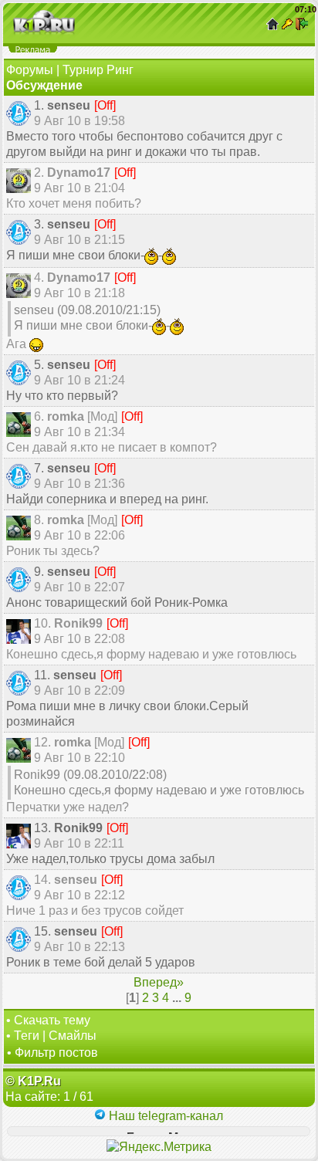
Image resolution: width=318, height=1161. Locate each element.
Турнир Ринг (98, 69)
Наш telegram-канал (164, 1115)
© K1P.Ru (33, 1081)
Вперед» (159, 982)
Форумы (29, 69)
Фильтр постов (56, 1052)
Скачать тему (52, 1020)
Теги (26, 1035)
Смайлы (72, 1035)
